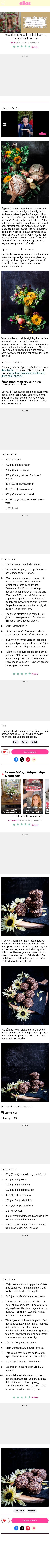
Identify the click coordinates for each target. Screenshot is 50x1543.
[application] (25, 124)
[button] (11, 796)
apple (24, 742)
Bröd (13, 42)
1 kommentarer (30, 752)
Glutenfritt (13, 820)
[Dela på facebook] (16, 759)
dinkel (34, 742)
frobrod (31, 1511)
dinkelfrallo (7, 370)
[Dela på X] (22, 759)
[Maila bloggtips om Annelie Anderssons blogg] (34, 759)
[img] (5, 751)
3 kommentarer (30, 1520)
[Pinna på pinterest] (28, 759)
